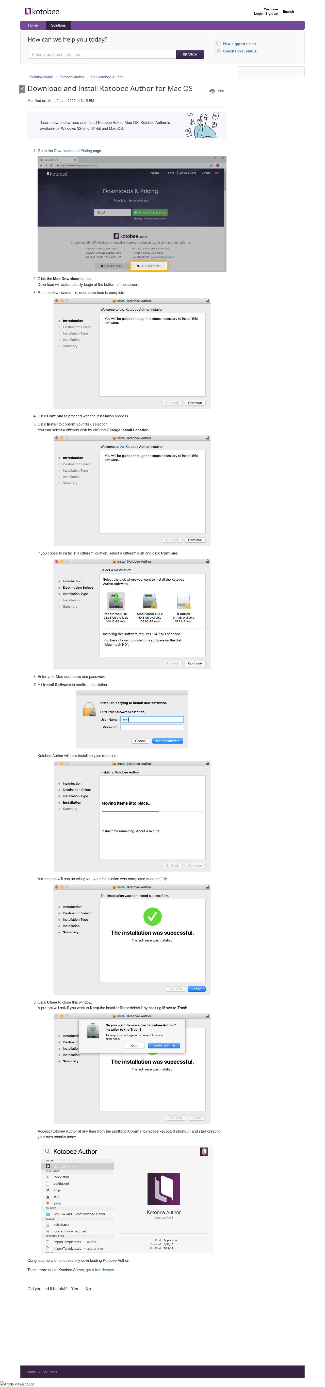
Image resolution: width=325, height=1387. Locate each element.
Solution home (42, 76)
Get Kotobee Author (107, 76)
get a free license (100, 1269)
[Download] (153, 649)
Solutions (58, 25)
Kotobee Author (72, 76)
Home (33, 25)
